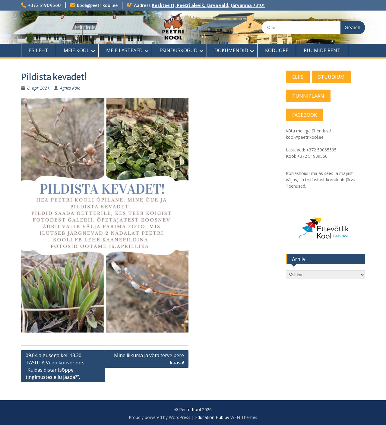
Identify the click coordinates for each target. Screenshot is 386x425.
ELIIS (297, 77)
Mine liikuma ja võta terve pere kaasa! (149, 359)
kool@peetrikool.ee (97, 5)
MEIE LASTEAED (124, 50)
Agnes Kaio (70, 88)
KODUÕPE (276, 50)
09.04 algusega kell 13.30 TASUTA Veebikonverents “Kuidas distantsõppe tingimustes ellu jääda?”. (55, 366)
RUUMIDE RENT (322, 50)
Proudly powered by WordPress (159, 417)
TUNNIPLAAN (308, 96)
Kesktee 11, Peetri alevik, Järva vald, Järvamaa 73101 (208, 5)
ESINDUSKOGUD (179, 50)
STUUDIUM (331, 77)
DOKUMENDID (231, 50)
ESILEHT (38, 50)
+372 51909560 (44, 5)
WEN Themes (243, 417)
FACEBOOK (304, 115)
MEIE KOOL (76, 50)
